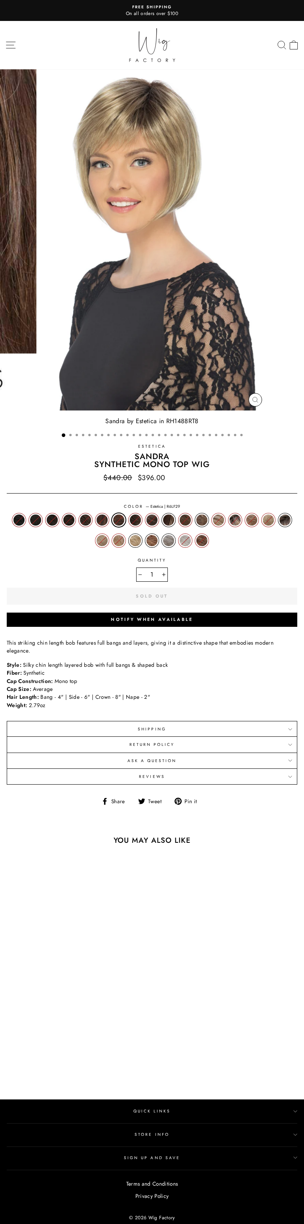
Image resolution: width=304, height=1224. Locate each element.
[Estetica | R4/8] (40, 1064)
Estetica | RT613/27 (135, 540)
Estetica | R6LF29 (118, 520)
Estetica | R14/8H (152, 520)
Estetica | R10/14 (185, 520)
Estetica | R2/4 (35, 520)
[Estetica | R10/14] (103, 1064)
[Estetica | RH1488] (40, 1072)
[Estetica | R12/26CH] (12, 1072)
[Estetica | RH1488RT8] (49, 1072)
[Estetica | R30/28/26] (85, 1072)
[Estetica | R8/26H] (94, 1064)
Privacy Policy (152, 1196)
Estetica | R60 (185, 540)
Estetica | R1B (19, 520)
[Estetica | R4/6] (31, 1064)
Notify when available (152, 619)
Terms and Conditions (152, 1184)
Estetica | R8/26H (168, 520)
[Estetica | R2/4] (22, 1064)
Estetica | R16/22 (102, 540)
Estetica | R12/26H (202, 520)
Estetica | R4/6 (52, 520)
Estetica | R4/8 (69, 520)
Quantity (152, 560)
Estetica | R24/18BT (118, 540)
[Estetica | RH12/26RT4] (22, 1072)
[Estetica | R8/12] (76, 1064)
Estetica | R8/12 (135, 520)
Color (152, 506)
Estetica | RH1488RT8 (285, 520)
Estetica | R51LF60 (168, 540)
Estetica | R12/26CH (218, 520)
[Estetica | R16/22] (58, 1072)
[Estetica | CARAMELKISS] (113, 1072)
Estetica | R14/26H (251, 520)
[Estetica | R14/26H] (31, 1072)
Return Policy (152, 744)
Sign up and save (152, 1158)
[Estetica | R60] (103, 1072)
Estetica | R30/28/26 (152, 540)
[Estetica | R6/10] (49, 1064)
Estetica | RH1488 (268, 520)
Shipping (152, 729)
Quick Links (152, 1111)
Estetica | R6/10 (85, 520)
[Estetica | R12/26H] (113, 1064)
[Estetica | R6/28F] (58, 1064)
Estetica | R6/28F (102, 520)
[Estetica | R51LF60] (94, 1072)
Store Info (152, 1134)
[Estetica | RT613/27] (76, 1072)
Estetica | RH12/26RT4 (235, 520)
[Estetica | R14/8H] (85, 1064)
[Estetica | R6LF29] (67, 1064)
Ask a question (152, 761)
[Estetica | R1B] (12, 1064)
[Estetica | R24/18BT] (67, 1072)
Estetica (151, 446)
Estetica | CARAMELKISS (202, 540)
